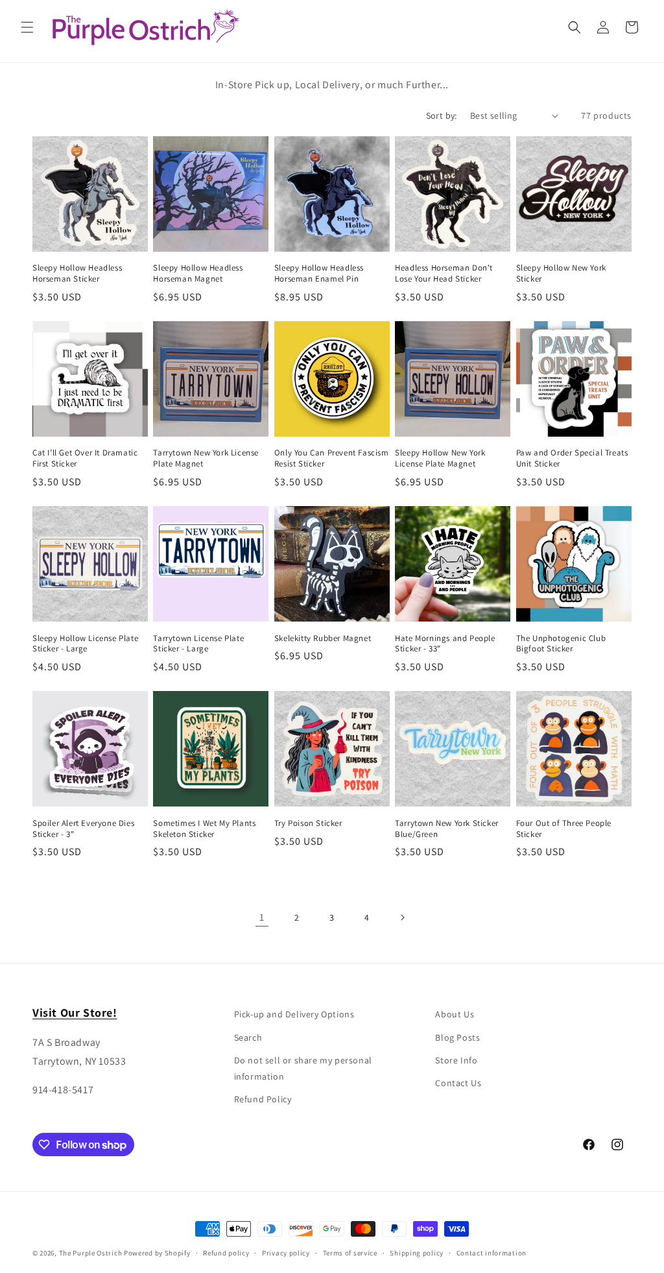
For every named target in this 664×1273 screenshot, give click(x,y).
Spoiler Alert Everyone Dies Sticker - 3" (83, 829)
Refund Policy (263, 1099)
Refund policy (226, 1252)
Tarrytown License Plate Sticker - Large (198, 644)
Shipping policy (417, 1252)
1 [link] (262, 917)
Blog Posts (457, 1037)
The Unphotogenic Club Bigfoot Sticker (561, 644)
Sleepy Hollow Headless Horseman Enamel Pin (319, 273)
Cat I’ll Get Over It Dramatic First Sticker (84, 458)
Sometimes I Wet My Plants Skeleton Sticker (204, 829)
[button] (27, 27)
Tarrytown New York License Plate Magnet (206, 458)
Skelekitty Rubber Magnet (322, 638)
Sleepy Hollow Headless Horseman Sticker (77, 273)
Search (248, 1037)
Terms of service (350, 1252)
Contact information (491, 1252)
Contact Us (458, 1083)
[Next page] (402, 917)
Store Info (456, 1060)
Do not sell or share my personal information (303, 1068)
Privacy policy (286, 1252)
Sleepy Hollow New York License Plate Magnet (440, 458)
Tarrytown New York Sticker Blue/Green (447, 829)
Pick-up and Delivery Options (294, 1014)
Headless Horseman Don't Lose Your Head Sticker (444, 273)
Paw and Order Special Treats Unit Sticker (572, 458)
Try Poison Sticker (308, 823)
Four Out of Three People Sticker (563, 829)
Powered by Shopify (157, 1252)
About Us (454, 1014)
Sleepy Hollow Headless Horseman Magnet (198, 273)
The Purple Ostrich (91, 1252)
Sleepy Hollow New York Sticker (561, 273)
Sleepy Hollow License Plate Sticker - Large (85, 644)
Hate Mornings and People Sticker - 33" (445, 644)
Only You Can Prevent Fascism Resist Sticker (331, 458)
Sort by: (441, 115)
